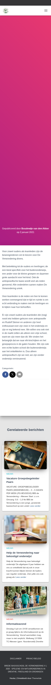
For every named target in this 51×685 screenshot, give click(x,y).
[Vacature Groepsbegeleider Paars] (25, 455)
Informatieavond (16, 624)
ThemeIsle (37, 678)
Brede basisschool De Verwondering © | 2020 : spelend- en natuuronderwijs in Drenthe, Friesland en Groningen (25, 669)
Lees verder (35, 506)
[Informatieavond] (25, 600)
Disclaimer (15, 659)
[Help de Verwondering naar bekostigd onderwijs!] (25, 529)
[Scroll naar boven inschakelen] (45, 679)
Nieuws (9, 474)
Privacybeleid (33, 659)
